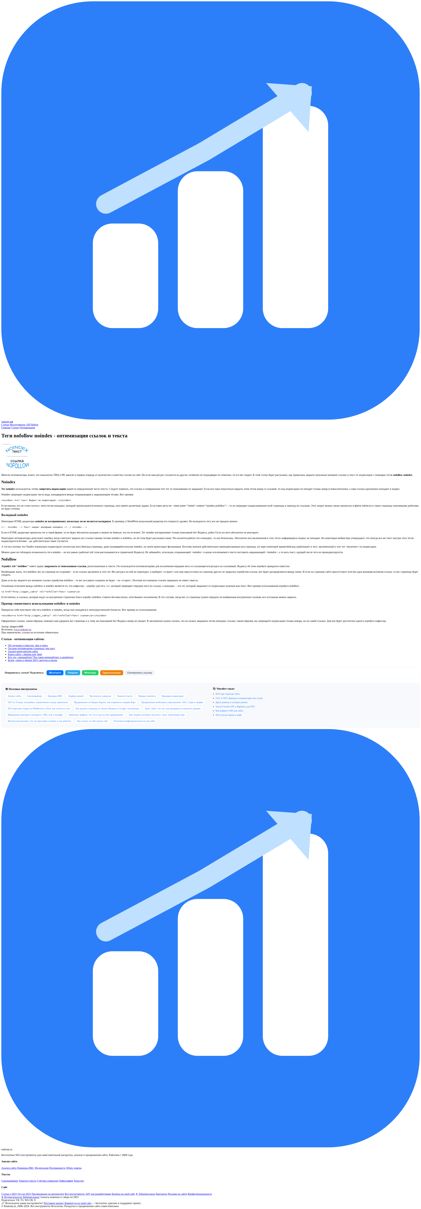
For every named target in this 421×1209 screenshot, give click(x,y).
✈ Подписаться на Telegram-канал (20, 1197)
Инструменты (17, 424)
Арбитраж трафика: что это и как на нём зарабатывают (96, 715)
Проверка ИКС (55, 696)
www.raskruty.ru (22, 629)
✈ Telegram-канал (145, 1194)
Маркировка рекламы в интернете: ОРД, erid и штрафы (35, 715)
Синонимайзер (34, 696)
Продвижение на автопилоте (48, 1194)
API (28, 424)
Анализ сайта (14, 696)
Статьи (5, 424)
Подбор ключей (76, 696)
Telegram (73, 673)
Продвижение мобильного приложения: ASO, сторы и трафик (172, 702)
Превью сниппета (147, 696)
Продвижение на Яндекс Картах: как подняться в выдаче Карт (104, 702)
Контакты (161, 1194)
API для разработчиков (98, 1194)
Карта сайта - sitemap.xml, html (25, 654)
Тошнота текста (124, 696)
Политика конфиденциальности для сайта (134, 721)
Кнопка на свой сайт (123, 1194)
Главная (5, 427)
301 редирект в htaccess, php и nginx (28, 645)
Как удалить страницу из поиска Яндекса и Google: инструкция (107, 708)
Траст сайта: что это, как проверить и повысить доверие (173, 708)
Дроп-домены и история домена (232, 702)
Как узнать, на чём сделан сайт (92, 721)
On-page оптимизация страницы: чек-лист (31, 648)
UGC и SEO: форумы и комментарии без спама (239, 698)
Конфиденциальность (200, 1194)
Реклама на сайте (177, 1194)
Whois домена (74, 1168)
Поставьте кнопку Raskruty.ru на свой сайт (67, 1203)
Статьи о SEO (9, 1194)
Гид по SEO (24, 1194)
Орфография (66, 1180)
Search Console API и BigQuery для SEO (235, 706)
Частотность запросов (100, 696)
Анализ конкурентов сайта (23, 651)
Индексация (42, 1168)
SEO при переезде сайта (228, 694)
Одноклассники (112, 673)
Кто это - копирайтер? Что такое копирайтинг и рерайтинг (41, 657)
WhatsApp (90, 673)
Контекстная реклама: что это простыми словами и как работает (39, 721)
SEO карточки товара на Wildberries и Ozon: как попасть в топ (39, 708)
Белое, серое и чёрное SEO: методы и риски (32, 660)
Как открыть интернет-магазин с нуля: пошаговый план (157, 715)
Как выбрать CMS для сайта (229, 710)
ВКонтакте (55, 673)
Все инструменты (75, 1194)
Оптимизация (27, 427)
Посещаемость (57, 1168)
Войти (34, 424)
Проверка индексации (173, 696)
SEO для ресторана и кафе (229, 715)
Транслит (79, 1180)
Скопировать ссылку (139, 673)
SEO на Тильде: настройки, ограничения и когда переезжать (38, 702)
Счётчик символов (47, 1180)
